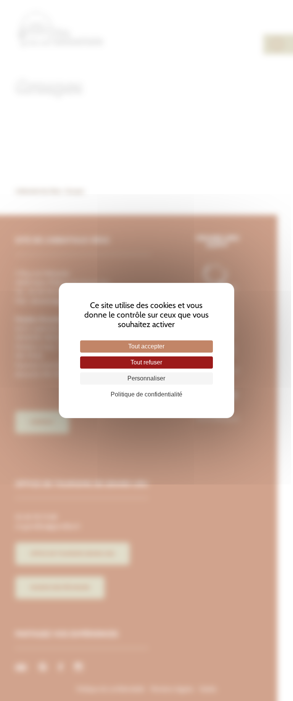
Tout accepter (146, 346)
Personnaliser (146, 378)
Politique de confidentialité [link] (146, 394)
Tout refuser (146, 362)
